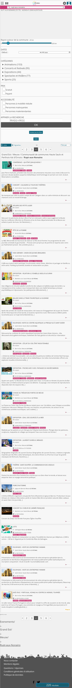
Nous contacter (11, 660)
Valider (36, 139)
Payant (9, 93)
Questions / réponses (13, 668)
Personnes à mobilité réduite (19, 103)
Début (4, 52)
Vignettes (16, 145)
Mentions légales (11, 664)
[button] (36, 133)
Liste (4, 145)
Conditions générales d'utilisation (19, 671)
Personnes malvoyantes (17, 107)
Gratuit (9, 89)
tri (37, 145)
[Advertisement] (36, 24)
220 (52, 685)
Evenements (7, 621)
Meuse (16, 154)
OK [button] (36, 125)
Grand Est (6, 154)
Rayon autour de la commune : (15, 40)
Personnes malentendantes (18, 111)
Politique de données (13, 675)
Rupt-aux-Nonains (10, 645)
